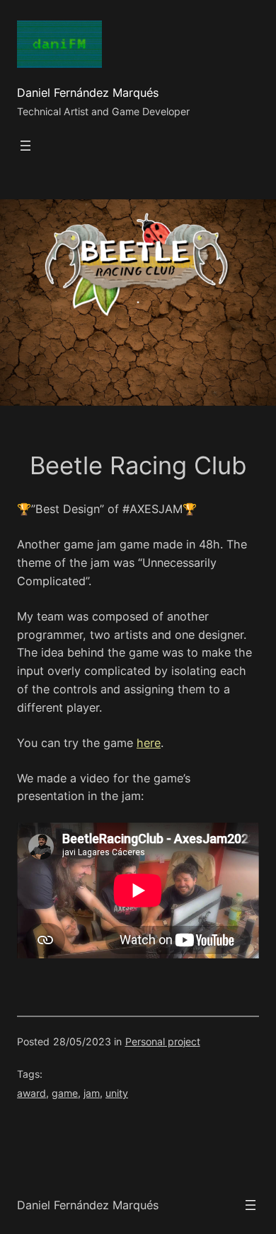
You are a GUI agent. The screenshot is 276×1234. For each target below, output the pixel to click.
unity (116, 1093)
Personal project (162, 1041)
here (149, 743)
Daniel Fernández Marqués (88, 93)
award (31, 1093)
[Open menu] (25, 145)
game (65, 1093)
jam (92, 1093)
